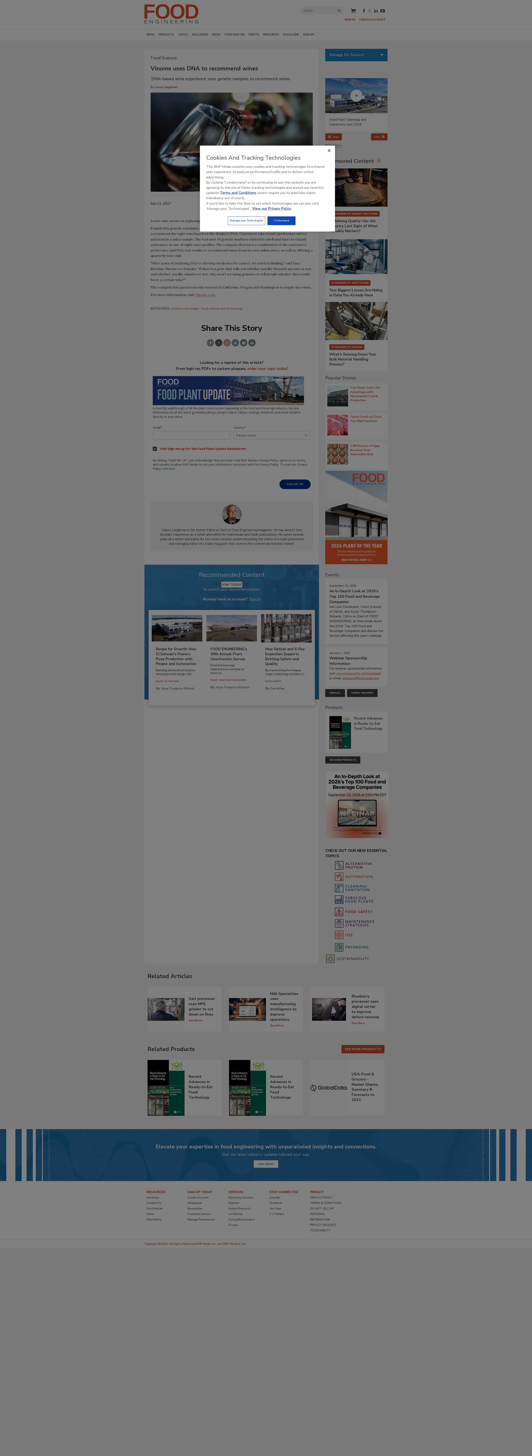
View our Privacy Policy (271, 208)
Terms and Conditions (238, 192)
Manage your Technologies (246, 220)
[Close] (329, 150)
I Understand (281, 220)
